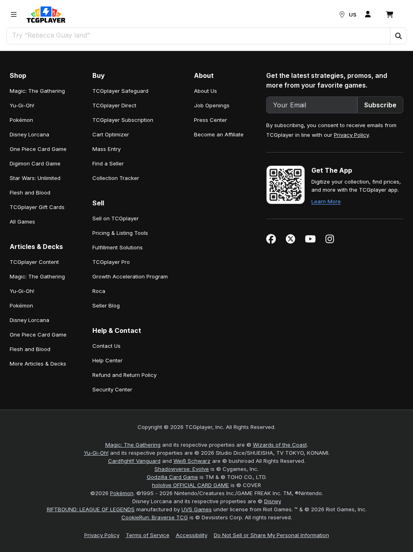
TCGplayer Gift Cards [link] (37, 207)
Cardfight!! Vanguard (134, 461)
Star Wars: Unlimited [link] (35, 178)
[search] (198, 35)
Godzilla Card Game (172, 477)
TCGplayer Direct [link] (114, 105)
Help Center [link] (107, 360)
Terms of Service (147, 535)
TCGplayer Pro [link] (111, 262)
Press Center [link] (210, 120)
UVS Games (196, 509)
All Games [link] (22, 221)
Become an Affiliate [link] (219, 134)
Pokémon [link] (21, 120)
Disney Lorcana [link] (29, 134)
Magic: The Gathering (133, 444)
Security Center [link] (112, 389)
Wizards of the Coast (280, 444)
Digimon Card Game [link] (35, 163)
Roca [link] (98, 291)
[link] (46, 14)
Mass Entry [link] (106, 149)
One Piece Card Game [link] (38, 149)
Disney (272, 501)
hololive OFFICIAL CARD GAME (190, 485)
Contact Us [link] (106, 346)
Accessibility (191, 535)
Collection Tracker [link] (115, 178)
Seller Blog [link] (106, 305)
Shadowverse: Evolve (181, 469)
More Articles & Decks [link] (38, 363)
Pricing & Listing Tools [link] (120, 233)
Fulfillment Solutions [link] (117, 247)
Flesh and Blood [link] (30, 192)
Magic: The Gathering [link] (37, 91)
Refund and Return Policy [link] (124, 375)
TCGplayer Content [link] (34, 262)
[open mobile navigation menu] (13, 14)
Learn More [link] (326, 201)
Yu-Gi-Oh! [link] (22, 105)
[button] (398, 36)
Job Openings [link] (211, 105)
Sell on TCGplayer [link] (115, 218)
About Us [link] (205, 91)
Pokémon (121, 493)
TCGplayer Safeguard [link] (120, 91)
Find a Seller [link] (108, 163)
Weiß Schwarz (192, 461)
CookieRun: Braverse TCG (154, 517)
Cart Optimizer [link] (110, 134)
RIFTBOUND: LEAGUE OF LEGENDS (91, 509)
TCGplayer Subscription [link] (122, 120)
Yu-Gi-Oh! (96, 453)
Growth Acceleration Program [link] (130, 276)
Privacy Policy (351, 135)
